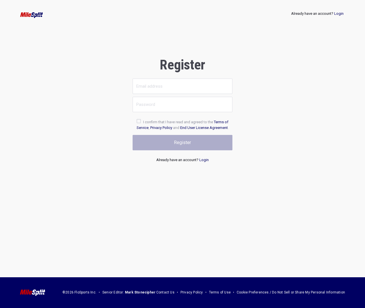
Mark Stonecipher (140, 292)
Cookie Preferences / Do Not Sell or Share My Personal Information (291, 292)
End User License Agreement (204, 128)
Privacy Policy (161, 128)
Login (339, 13)
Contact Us (165, 292)
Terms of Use (220, 292)
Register (182, 142)
